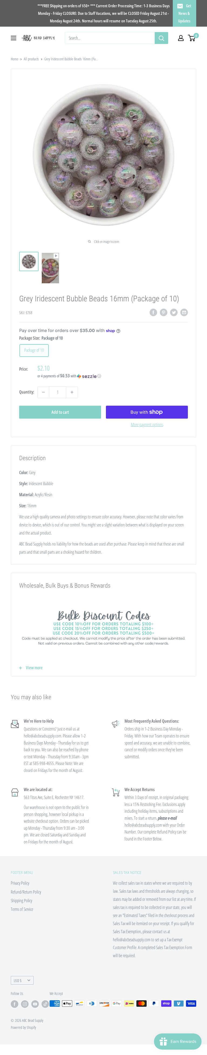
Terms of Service (22, 909)
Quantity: (26, 392)
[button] (112, 376)
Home (14, 58)
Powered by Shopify (23, 1027)
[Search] (161, 38)
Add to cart (60, 412)
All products (31, 58)
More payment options (147, 424)
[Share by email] (184, 312)
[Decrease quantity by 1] (43, 392)
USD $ (18, 980)
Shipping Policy (21, 901)
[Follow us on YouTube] (35, 1004)
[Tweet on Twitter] (174, 312)
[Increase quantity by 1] (72, 392)
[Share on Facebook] (153, 312)
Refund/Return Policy (26, 892)
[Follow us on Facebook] (14, 1004)
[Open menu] (13, 38)
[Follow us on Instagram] (25, 1004)
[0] (191, 38)
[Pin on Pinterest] (163, 312)
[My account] (181, 38)
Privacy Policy (20, 883)
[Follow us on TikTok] (45, 1004)
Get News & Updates (184, 13)
